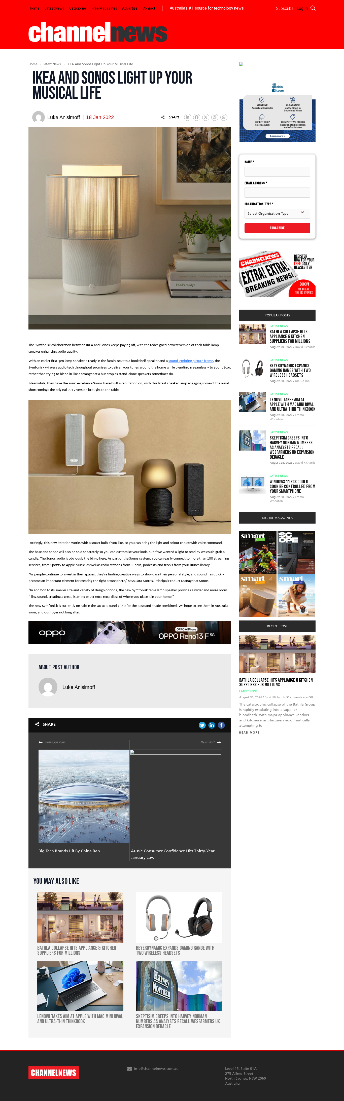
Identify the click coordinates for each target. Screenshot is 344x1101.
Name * (249, 162)
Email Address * (256, 183)
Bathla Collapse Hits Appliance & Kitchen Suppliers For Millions (290, 336)
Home (35, 8)
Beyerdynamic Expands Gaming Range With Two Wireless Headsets (290, 370)
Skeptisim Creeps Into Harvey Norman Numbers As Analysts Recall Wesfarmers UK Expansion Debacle (292, 447)
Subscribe (277, 228)
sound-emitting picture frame (190, 361)
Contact (149, 8)
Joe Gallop (302, 381)
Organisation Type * (259, 204)
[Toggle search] (313, 8)
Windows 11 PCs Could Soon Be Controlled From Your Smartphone (292, 486)
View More (249, 533)
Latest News (54, 8)
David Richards (305, 347)
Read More (249, 732)
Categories (78, 8)
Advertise (129, 8)
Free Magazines (104, 8)
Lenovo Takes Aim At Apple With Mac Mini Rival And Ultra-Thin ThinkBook (292, 404)
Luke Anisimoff (78, 687)
